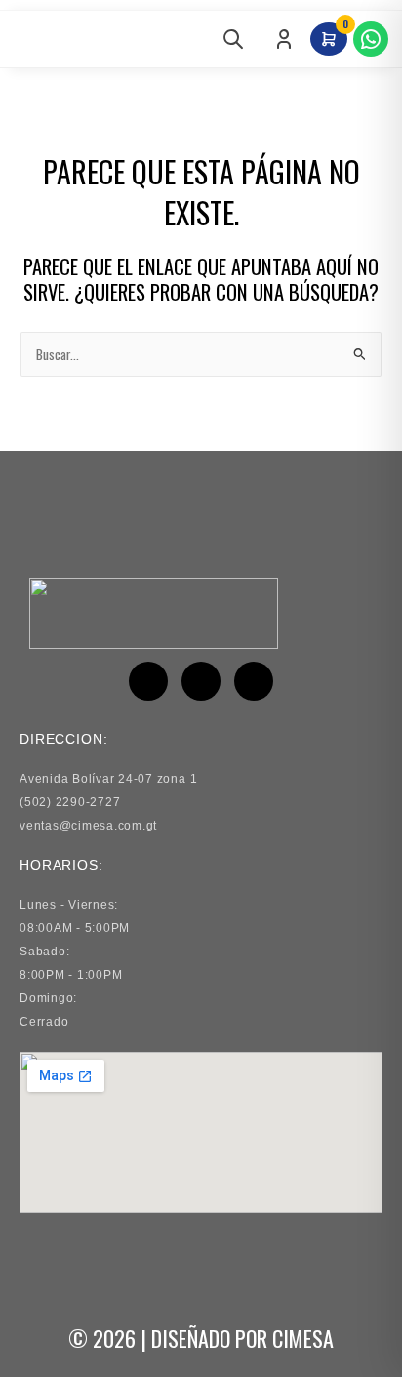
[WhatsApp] (370, 39)
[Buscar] (233, 39)
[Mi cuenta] (283, 39)
